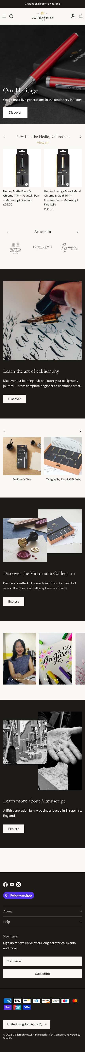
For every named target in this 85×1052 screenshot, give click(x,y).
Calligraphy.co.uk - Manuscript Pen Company (39, 1034)
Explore (13, 601)
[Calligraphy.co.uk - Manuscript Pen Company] (42, 16)
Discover (15, 112)
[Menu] (4, 16)
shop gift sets (59, 3)
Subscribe (42, 974)
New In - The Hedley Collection (42, 136)
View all (42, 143)
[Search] (13, 16)
